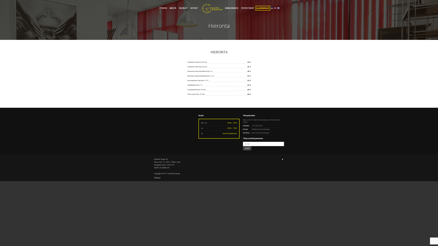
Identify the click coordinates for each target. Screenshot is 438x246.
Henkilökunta (231, 8)
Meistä (173, 8)
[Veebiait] (157, 177)
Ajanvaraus (263, 8)
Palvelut (183, 8)
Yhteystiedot (247, 8)
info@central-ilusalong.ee (261, 129)
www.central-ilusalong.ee (260, 133)
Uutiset (194, 8)
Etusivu (163, 8)
